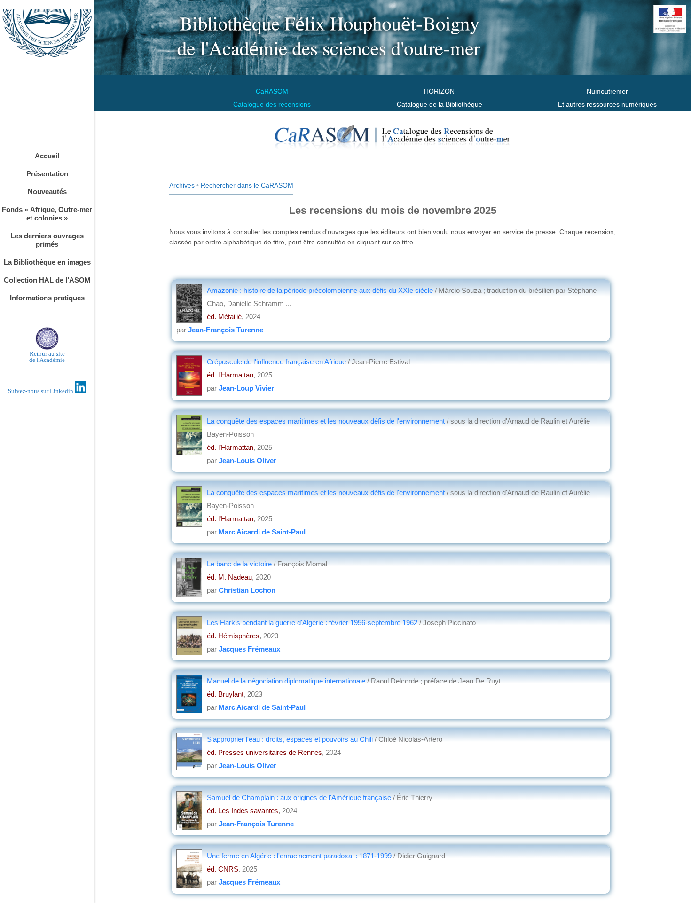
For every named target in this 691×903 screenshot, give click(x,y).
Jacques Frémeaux (249, 649)
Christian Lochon (247, 590)
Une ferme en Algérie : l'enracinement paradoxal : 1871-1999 (300, 856)
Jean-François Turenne (225, 330)
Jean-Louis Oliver (247, 460)
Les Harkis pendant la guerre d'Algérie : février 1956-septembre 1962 (313, 623)
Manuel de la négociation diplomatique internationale (287, 681)
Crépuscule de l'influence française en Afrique (277, 362)
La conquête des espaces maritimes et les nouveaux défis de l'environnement (327, 421)
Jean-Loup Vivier (246, 388)
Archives (182, 185)
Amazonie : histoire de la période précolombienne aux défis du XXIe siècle (321, 290)
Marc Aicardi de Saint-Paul (262, 532)
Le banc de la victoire (240, 564)
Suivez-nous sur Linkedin (41, 390)
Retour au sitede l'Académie (47, 356)
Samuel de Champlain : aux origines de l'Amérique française (300, 797)
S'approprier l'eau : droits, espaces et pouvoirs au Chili (291, 739)
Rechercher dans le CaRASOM (247, 185)
